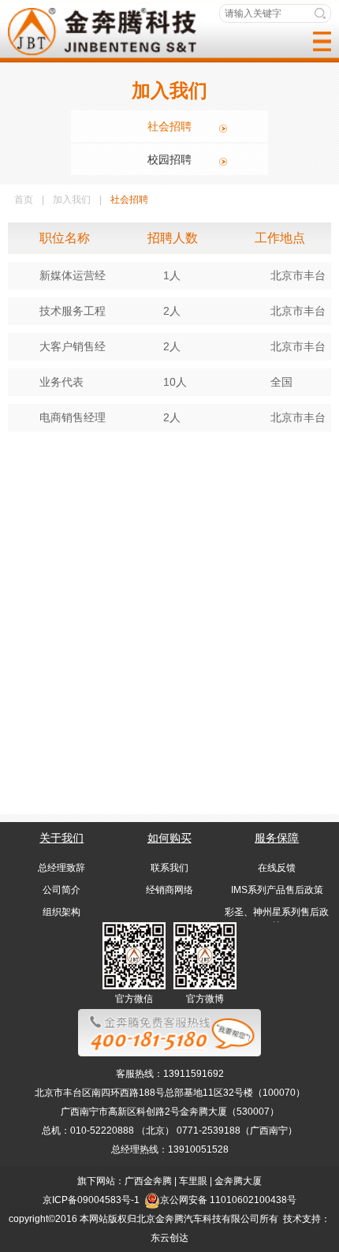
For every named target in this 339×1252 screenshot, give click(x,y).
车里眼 (193, 1181)
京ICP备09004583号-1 (91, 1199)
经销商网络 (169, 889)
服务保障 (277, 838)
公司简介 (61, 889)
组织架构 (61, 912)
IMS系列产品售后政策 (277, 889)
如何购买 (169, 838)
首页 (23, 199)
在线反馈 (277, 867)
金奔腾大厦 (238, 1181)
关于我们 (61, 838)
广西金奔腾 (148, 1181)
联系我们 (169, 867)
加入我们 (72, 199)
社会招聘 (169, 126)
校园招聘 (169, 159)
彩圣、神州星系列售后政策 (277, 919)
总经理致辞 (61, 867)
